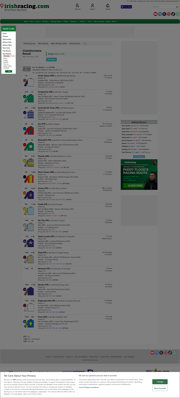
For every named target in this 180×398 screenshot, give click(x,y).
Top (9, 71)
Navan (5, 58)
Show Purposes (160, 388)
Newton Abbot (7, 66)
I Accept (160, 382)
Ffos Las (6, 64)
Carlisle (5, 60)
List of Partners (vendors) (89, 387)
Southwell (6, 68)
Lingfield (5, 62)
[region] (90, 385)
